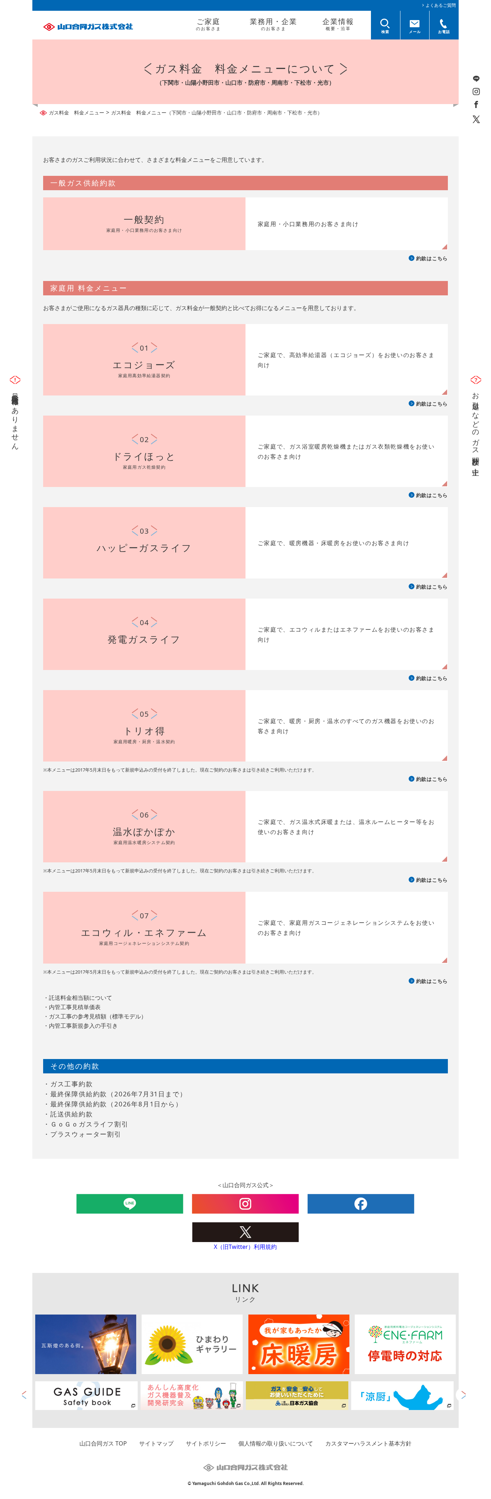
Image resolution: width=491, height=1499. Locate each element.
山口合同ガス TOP (103, 1443)
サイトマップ (156, 1443)
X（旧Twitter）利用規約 (245, 1247)
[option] (88, 1395)
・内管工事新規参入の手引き (80, 1026)
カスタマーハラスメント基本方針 (368, 1443)
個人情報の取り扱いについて (275, 1443)
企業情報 (338, 24)
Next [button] (463, 1395)
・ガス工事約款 (68, 1083)
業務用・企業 (273, 24)
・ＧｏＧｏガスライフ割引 (86, 1124)
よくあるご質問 (441, 5)
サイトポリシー (206, 1443)
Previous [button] (24, 1395)
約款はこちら (432, 258)
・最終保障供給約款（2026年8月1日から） (113, 1104)
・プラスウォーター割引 (82, 1134)
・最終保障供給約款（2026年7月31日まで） (115, 1094)
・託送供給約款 (68, 1114)
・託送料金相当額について (77, 998)
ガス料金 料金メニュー (76, 112)
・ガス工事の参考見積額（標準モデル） (95, 1016)
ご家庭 (208, 24)
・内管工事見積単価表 (72, 1007)
